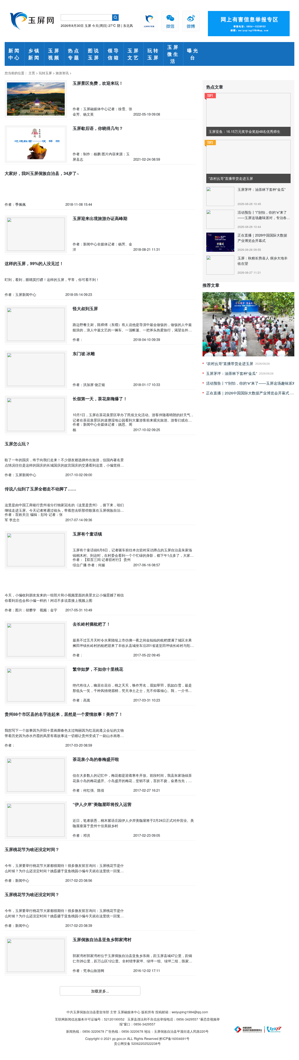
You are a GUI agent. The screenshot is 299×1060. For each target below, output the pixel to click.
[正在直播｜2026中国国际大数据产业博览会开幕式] (220, 241)
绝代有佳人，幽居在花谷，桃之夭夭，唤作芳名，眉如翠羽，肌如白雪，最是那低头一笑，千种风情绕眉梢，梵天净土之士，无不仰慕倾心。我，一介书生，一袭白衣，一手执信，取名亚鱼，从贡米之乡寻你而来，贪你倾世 (132, 690)
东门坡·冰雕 (84, 354)
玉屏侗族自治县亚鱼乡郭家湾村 (102, 939)
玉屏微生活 (173, 53)
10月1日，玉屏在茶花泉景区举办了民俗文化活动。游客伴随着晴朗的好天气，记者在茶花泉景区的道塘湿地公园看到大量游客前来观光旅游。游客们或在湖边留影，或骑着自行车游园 (133, 420)
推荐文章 (211, 285)
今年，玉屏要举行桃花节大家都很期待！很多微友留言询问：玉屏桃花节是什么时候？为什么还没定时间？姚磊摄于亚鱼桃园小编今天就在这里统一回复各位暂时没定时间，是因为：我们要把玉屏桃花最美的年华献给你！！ (64, 870)
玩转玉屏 (153, 54)
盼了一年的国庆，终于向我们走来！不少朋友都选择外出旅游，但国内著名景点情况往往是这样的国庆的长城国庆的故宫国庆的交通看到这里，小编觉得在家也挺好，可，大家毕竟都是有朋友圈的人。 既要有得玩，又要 (64, 465)
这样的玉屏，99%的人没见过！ (34, 263)
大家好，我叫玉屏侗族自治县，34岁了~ (42, 173)
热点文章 (214, 87)
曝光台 (193, 54)
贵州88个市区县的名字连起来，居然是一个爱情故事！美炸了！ (64, 714)
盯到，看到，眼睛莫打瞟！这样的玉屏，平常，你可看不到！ (52, 279)
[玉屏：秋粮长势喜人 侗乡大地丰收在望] (220, 264)
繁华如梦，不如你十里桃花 (98, 669)
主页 (31, 73)
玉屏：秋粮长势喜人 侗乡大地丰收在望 (263, 260)
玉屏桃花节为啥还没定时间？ (32, 849)
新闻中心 (14, 54)
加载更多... (100, 991)
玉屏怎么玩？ (17, 444)
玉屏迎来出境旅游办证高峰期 (100, 218)
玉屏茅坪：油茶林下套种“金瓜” (261, 189)
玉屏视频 (54, 54)
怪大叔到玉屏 (85, 308)
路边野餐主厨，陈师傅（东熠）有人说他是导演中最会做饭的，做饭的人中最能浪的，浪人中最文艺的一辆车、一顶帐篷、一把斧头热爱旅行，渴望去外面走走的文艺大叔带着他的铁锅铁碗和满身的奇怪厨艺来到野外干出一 (132, 329)
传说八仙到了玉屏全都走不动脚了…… (40, 489)
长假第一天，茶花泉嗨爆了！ (100, 399)
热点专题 (74, 54)
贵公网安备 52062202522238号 (137, 1043)
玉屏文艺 (134, 54)
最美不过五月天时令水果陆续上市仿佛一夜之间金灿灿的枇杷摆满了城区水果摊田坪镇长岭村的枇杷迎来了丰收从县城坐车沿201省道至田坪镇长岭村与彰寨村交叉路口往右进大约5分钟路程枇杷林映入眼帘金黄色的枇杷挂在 (133, 645)
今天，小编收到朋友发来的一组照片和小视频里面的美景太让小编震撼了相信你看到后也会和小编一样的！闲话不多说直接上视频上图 (64, 597)
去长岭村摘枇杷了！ (91, 624)
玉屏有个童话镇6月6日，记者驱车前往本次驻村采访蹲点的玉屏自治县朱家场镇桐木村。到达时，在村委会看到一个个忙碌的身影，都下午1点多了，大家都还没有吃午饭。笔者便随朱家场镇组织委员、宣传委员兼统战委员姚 (133, 555)
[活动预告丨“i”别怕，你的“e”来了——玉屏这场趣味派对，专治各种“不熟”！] (220, 218)
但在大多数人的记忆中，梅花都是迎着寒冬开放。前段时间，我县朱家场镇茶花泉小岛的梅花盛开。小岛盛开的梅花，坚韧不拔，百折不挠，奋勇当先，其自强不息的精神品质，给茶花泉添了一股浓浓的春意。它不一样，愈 (132, 780)
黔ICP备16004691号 (174, 1038)
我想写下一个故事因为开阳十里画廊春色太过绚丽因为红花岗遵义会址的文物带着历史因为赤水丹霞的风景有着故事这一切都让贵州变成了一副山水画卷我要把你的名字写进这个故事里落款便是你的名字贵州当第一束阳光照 (64, 735)
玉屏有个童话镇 (87, 534)
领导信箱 (114, 54)
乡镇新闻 (34, 54)
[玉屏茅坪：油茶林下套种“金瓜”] (220, 196)
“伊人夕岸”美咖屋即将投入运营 (102, 804)
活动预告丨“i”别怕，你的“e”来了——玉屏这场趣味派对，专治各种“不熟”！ (264, 215)
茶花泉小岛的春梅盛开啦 (96, 759)
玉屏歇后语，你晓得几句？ (98, 128)
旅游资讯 (62, 73)
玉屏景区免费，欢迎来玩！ (98, 83)
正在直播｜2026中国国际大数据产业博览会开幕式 (262, 238)
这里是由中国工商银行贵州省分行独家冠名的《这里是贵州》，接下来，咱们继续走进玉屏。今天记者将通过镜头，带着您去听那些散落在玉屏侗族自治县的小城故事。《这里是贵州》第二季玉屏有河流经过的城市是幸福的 (64, 510)
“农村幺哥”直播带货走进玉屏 (229, 363)
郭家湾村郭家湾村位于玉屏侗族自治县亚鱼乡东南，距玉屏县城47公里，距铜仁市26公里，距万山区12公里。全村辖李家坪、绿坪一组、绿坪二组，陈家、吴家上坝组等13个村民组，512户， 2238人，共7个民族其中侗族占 (132, 960)
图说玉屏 (94, 54)
